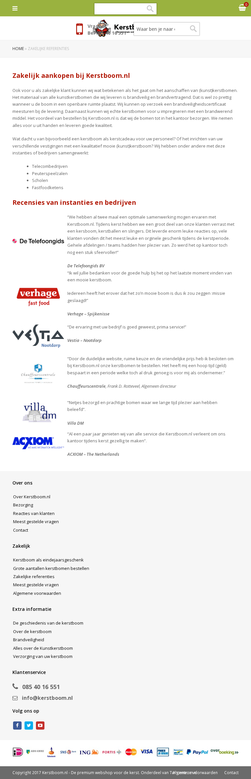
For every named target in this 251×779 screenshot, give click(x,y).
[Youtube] (40, 725)
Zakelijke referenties (34, 576)
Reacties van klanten (34, 513)
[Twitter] (29, 725)
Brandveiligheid (28, 640)
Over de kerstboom (32, 631)
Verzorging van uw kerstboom (43, 656)
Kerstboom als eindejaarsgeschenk (48, 560)
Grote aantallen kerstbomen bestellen (51, 568)
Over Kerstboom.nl (31, 497)
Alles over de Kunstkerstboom (43, 648)
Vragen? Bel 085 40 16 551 (107, 29)
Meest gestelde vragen (36, 521)
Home (18, 48)
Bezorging (23, 505)
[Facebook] (17, 725)
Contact (20, 530)
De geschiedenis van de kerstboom (48, 623)
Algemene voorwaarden (37, 593)
